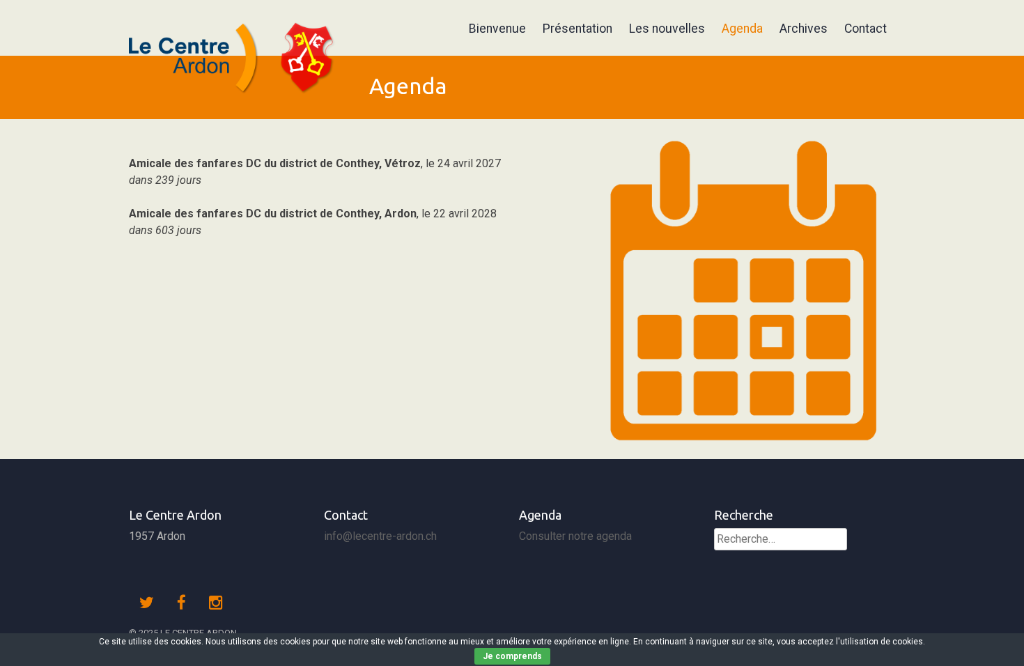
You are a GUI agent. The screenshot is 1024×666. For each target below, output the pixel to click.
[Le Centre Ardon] (235, 97)
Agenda (742, 29)
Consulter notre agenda (575, 536)
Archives (803, 29)
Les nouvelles (667, 29)
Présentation (577, 29)
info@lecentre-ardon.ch (380, 536)
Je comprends (512, 656)
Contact (865, 29)
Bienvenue (497, 29)
